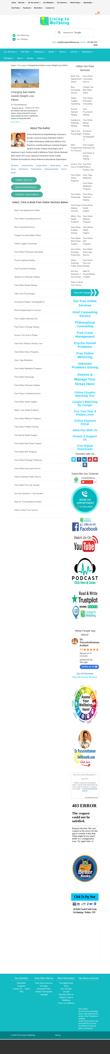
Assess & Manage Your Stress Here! (85, 379)
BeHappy (8, 58)
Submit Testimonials (43, 992)
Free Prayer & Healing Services (27, 393)
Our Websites (48, 2)
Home (14, 2)
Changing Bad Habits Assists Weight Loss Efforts (23, 96)
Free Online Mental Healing (25, 285)
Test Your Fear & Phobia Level (85, 413)
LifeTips (73, 52)
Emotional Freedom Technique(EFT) (29, 302)
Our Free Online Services (85, 303)
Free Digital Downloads (85, 447)
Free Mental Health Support (25, 435)
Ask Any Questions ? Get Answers (28, 493)
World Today (75, 2)
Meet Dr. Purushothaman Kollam (27, 502)
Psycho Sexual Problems (85, 345)
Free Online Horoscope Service (27, 468)
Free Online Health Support (25, 402)
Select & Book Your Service (26, 510)
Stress (62, 52)
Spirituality (88, 2)
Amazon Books (27, 166)
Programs (21, 986)
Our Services (62, 2)
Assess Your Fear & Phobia (26, 335)
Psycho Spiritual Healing (24, 260)
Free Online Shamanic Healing (27, 385)
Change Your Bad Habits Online (27, 235)
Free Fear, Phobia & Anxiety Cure (28, 343)
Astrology (44, 986)
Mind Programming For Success (27, 310)
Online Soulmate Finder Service (27, 477)
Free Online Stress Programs (26, 352)
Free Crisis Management (84, 334)
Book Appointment (26, 187)
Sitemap (58, 1035)
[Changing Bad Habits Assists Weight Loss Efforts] (25, 87)
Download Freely (44, 989)
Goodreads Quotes (91, 797)
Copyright (44, 994)
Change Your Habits (27, 194)
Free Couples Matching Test (26, 319)
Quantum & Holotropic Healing (27, 277)
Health (51, 52)
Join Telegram (22, 39)
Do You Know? (34, 2)
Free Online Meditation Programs (28, 368)
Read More (15, 122)
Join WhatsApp (22, 35)
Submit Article (23, 180)
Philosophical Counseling (85, 324)
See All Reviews (84, 673)
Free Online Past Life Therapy (26, 485)
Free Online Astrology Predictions (28, 460)
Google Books (41, 166)
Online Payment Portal (85, 422)
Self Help (25, 52)
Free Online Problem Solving (26, 427)
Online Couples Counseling (25, 244)
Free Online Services (44, 983)
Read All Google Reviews (85, 677)
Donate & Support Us (85, 438)
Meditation (87, 52)
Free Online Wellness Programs (27, 418)
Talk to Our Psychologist (24, 294)
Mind (19, 58)
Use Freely (15, 8)
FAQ (21, 992)
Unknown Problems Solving (85, 365)
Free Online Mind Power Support (27, 443)
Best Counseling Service (24, 227)
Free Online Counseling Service (27, 219)
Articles (40, 58)
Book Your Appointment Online (27, 210)
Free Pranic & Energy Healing (26, 327)
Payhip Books (36, 169)
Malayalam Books (51, 169)
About (27, 989)
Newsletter (21, 983)
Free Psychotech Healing (24, 269)
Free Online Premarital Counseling (28, 252)
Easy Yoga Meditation (23, 360)
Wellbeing (38, 52)
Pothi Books (23, 169)
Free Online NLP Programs (25, 452)
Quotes (30, 58)
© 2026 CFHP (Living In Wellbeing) (23, 1035)
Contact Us (50, 8)
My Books (15, 166)
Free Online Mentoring (84, 355)
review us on (87, 666)
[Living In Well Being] (55, 23)
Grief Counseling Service (84, 314)
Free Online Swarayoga (24, 377)
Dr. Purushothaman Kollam (89, 642)
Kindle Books (55, 166)
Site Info (21, 2)
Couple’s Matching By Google (85, 403)
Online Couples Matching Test (84, 394)
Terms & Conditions (66, 1003)
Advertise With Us (85, 430)
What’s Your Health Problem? (26, 410)
